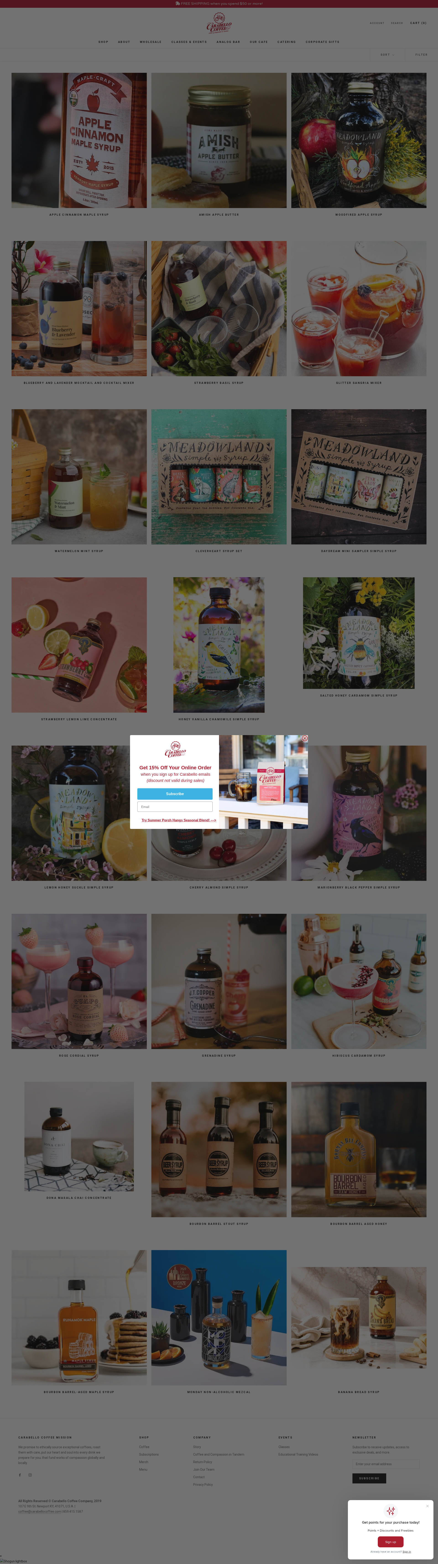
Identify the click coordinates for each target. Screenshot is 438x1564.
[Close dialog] (305, 738)
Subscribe (175, 794)
